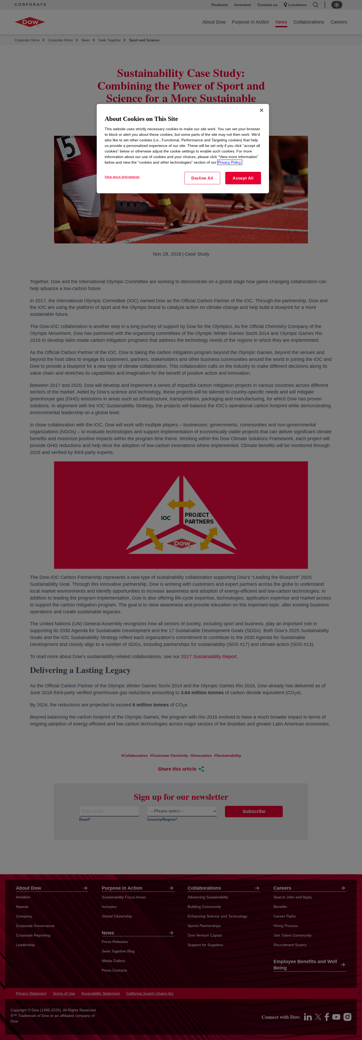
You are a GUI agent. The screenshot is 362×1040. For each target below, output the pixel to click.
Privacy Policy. (230, 162)
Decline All (202, 178)
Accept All (243, 178)
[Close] (261, 110)
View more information (122, 176)
